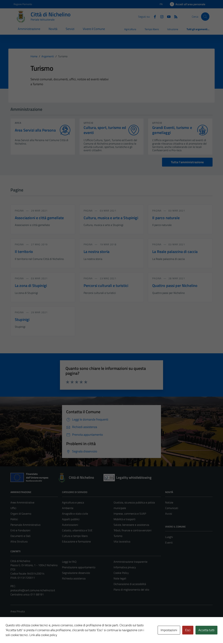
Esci (187, 630)
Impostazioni (169, 630)
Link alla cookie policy (43, 635)
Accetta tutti (206, 630)
